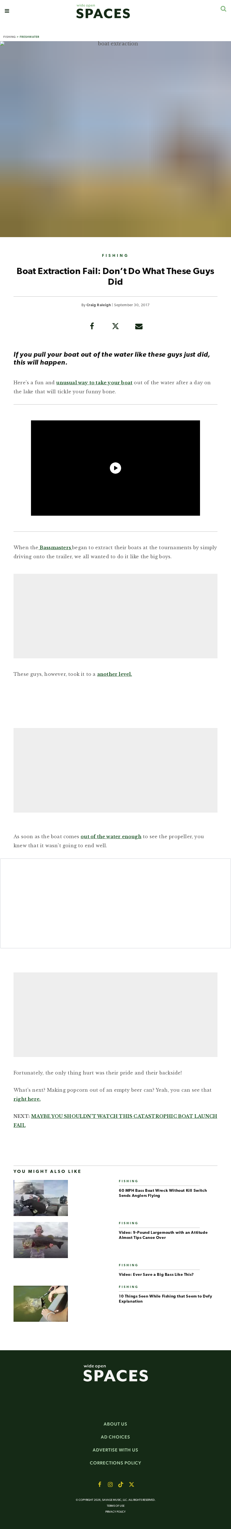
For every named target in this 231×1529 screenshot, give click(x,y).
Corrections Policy (115, 1463)
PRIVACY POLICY (115, 1511)
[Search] (223, 8)
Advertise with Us (115, 1450)
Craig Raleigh (98, 305)
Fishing (9, 36)
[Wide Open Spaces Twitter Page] (131, 1484)
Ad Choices (115, 1437)
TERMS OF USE (116, 1506)
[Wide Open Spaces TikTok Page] (120, 1484)
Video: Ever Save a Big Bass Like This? (156, 1275)
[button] (6, 11)
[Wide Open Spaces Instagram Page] (110, 1484)
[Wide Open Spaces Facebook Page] (99, 1484)
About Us (115, 1424)
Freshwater (29, 36)
